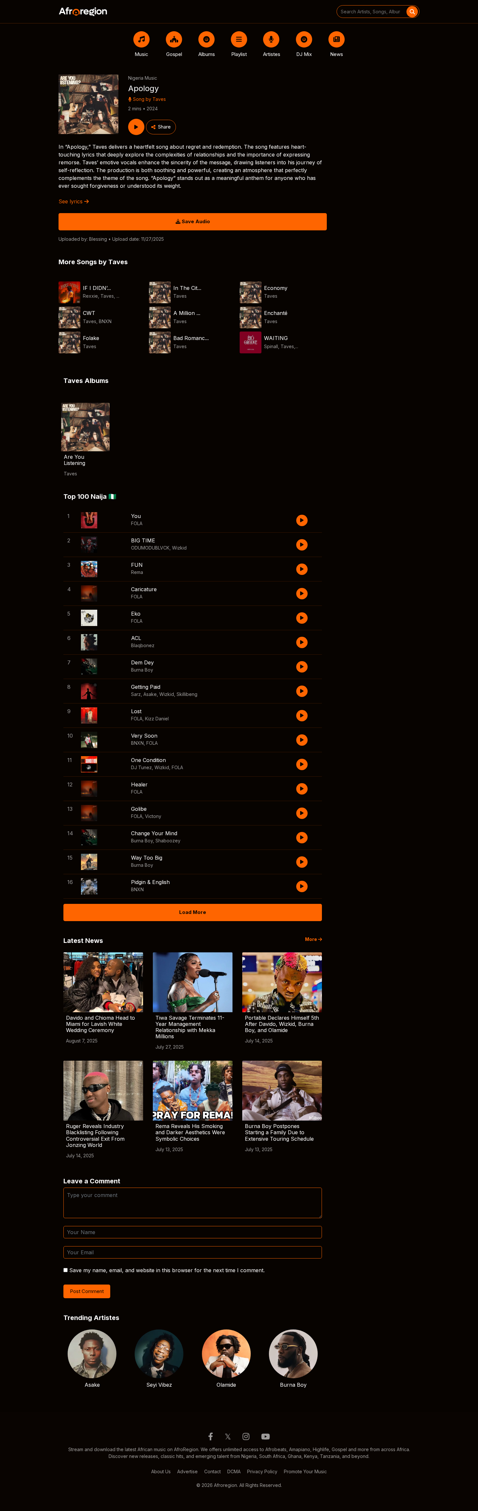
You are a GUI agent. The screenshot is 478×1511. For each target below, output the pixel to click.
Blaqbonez (142, 645)
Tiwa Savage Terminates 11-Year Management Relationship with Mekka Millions (189, 1027)
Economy (275, 288)
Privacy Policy (262, 1471)
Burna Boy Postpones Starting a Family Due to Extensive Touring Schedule (279, 1132)
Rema (137, 572)
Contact (212, 1471)
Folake (91, 338)
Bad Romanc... (191, 338)
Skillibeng (187, 694)
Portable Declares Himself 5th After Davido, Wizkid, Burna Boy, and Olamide (282, 1023)
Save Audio (195, 221)
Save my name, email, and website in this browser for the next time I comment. (167, 1270)
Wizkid (179, 548)
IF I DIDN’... (97, 288)
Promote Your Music (305, 1471)
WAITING (276, 338)
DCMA (234, 1471)
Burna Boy (142, 670)
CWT (89, 313)
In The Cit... (187, 288)
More (311, 939)
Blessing (98, 239)
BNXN (105, 321)
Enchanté (275, 313)
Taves (159, 99)
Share (164, 127)
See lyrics (71, 201)
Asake (150, 694)
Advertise (187, 1471)
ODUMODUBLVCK (150, 548)
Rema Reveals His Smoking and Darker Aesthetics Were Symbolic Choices (190, 1132)
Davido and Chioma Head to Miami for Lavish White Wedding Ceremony (100, 1023)
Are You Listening (74, 460)
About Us (161, 1471)
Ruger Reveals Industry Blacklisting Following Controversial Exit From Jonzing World (95, 1135)
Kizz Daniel (157, 718)
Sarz (136, 694)
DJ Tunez (141, 767)
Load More (192, 912)
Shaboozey (167, 840)
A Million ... (186, 313)
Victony (153, 816)
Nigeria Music (142, 78)
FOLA (136, 523)
